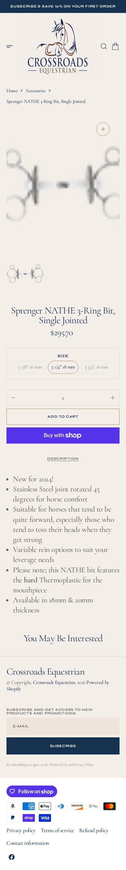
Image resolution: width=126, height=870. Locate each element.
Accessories (36, 91)
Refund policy (94, 830)
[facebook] (11, 857)
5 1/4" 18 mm (64, 368)
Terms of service (57, 830)
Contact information (27, 843)
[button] (11, 46)
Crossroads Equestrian (54, 682)
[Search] (104, 46)
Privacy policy (21, 830)
